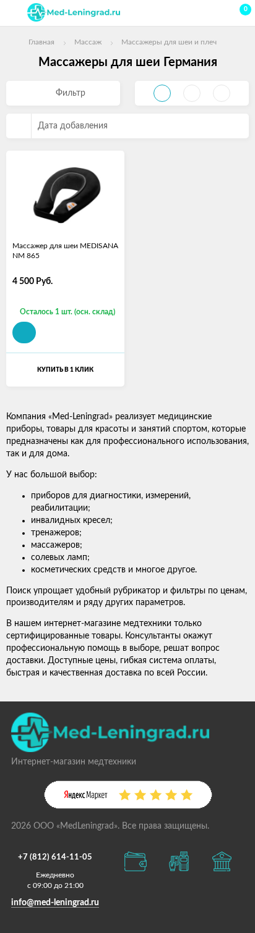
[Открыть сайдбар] (13, 12)
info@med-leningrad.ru (55, 902)
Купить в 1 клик (65, 370)
